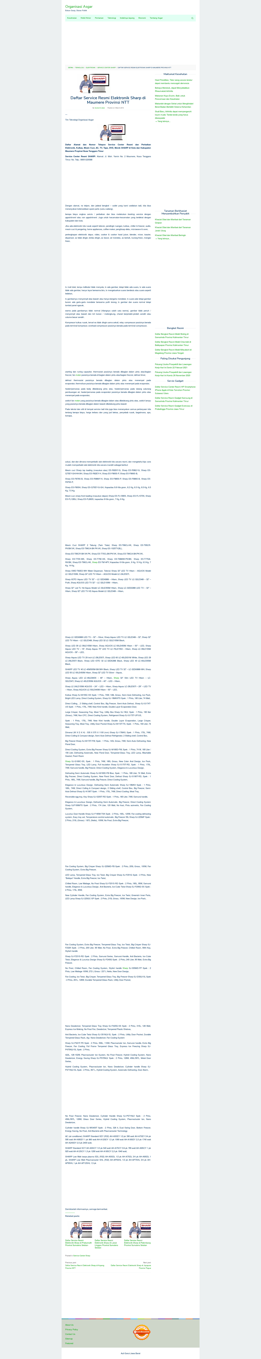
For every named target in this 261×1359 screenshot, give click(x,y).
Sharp (94, 562)
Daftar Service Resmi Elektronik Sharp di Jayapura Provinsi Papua (131, 1265)
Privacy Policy (71, 1329)
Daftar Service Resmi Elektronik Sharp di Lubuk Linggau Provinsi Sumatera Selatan (106, 1244)
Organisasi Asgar (78, 6)
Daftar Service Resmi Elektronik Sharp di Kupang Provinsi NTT (84, 1265)
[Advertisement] (130, 43)
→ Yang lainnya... (162, 121)
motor (78, 374)
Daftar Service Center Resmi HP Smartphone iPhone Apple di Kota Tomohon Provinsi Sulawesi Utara (175, 390)
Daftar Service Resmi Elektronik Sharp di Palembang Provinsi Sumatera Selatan (137, 1243)
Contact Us (70, 1334)
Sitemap (69, 1338)
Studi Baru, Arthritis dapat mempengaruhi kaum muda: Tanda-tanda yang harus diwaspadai (173, 114)
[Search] (192, 18)
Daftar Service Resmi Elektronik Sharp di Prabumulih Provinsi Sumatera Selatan (78, 1243)
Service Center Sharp (81, 1255)
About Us (69, 1324)
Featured (69, 1343)
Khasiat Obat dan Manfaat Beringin (170, 235)
